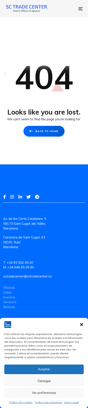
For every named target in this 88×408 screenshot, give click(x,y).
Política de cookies (21, 402)
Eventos (9, 297)
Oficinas (9, 288)
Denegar (44, 381)
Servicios (9, 302)
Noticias (9, 307)
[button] (81, 324)
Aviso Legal (71, 402)
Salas (7, 292)
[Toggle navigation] (63, 8)
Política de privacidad (48, 402)
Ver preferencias (44, 393)
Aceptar (44, 369)
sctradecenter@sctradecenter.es (27, 276)
